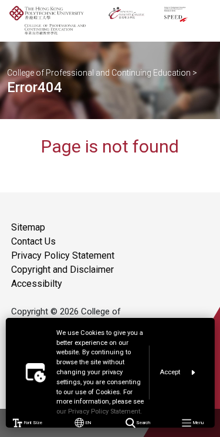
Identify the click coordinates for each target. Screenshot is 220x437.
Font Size (32, 422)
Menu (197, 422)
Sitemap (28, 227)
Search (142, 422)
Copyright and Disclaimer (62, 269)
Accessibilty (36, 283)
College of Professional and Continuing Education (99, 72)
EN (87, 422)
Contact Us (33, 241)
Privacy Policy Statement (62, 255)
